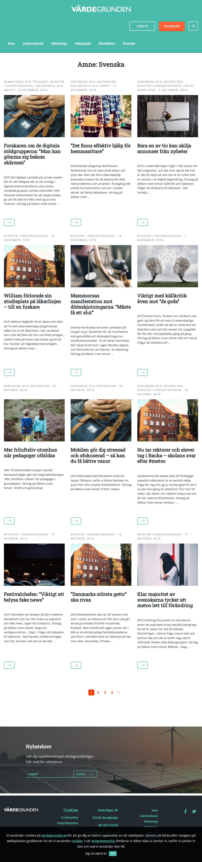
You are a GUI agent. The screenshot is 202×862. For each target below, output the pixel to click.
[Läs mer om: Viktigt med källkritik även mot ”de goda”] (167, 286)
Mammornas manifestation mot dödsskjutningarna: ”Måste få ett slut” (101, 304)
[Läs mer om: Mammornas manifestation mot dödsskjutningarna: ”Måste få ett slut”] (101, 286)
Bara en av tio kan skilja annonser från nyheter (164, 148)
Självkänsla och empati (91, 86)
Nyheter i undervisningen (159, 86)
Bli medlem (172, 26)
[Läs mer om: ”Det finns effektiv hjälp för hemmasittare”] (101, 136)
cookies (77, 841)
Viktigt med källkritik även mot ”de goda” (162, 298)
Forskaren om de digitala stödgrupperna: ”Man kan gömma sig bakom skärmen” (32, 154)
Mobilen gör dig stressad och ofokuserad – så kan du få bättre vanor (98, 455)
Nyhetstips (59, 43)
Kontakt (129, 43)
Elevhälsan (107, 43)
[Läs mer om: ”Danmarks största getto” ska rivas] (101, 584)
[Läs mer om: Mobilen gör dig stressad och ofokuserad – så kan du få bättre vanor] (101, 440)
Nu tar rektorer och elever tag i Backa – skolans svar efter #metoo (166, 455)
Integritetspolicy (67, 823)
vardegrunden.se (54, 835)
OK (113, 853)
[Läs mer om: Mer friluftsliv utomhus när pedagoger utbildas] (34, 440)
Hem (11, 43)
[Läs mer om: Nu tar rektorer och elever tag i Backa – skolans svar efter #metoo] (167, 440)
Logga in (142, 26)
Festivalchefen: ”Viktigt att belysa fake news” (34, 597)
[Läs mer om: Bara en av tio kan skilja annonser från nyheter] (167, 136)
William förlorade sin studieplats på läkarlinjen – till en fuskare (32, 301)
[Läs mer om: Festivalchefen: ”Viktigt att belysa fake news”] (34, 584)
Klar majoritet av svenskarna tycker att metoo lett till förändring (165, 600)
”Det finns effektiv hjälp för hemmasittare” (101, 148)
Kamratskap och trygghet (26, 81)
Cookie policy (69, 817)
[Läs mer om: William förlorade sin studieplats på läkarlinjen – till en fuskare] (34, 286)
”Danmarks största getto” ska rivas (98, 597)
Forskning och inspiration (93, 81)
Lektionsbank (33, 43)
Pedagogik (83, 43)
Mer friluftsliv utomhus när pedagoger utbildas (30, 453)
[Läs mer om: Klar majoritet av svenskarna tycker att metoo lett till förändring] (167, 584)
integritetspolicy (103, 841)
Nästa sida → (119, 692)
